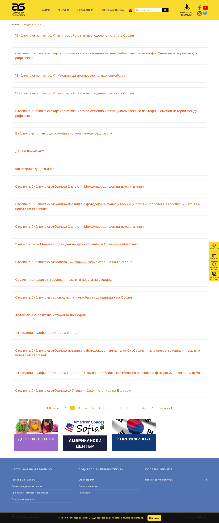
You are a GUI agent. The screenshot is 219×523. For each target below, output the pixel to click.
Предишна (54, 408)
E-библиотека (85, 10)
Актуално (63, 10)
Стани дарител (86, 479)
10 (128, 408)
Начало (16, 24)
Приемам (154, 518)
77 (151, 408)
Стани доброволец (88, 486)
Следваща (164, 408)
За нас (46, 10)
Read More (36, 435)
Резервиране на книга (23, 479)
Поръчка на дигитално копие (27, 486)
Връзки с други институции (159, 479)
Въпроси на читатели (23, 499)
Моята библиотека (112, 10)
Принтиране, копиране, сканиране (30, 492)
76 (143, 408)
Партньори (84, 492)
